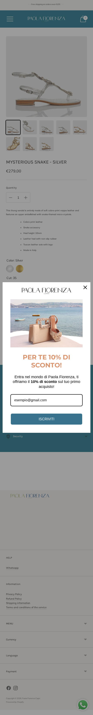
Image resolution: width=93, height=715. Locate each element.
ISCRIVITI (46, 419)
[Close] (85, 287)
